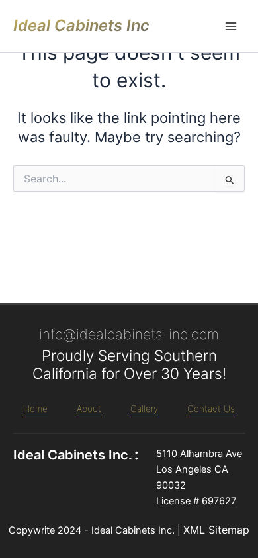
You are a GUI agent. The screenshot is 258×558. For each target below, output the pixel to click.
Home (35, 408)
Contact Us (211, 408)
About (89, 408)
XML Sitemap (216, 529)
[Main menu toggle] (231, 26)
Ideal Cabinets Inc (81, 25)
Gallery (144, 408)
